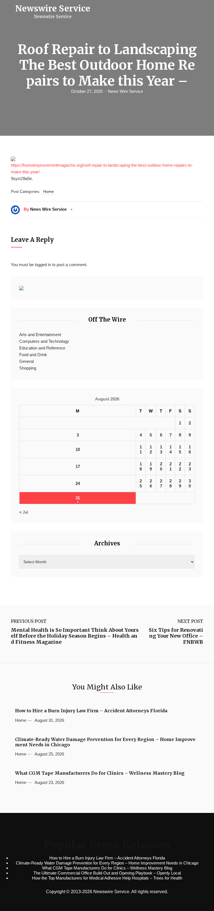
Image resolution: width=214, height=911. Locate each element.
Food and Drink (33, 354)
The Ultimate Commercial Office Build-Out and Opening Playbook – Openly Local (107, 873)
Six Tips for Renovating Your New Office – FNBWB (176, 636)
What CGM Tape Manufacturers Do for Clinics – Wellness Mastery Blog (99, 773)
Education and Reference (42, 348)
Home (48, 191)
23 (190, 466)
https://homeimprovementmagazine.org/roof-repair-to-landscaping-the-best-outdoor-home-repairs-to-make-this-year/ (102, 168)
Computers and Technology (44, 341)
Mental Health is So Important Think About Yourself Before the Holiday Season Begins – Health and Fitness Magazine (75, 636)
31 (78, 497)
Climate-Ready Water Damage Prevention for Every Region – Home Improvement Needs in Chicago (105, 742)
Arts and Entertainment (40, 334)
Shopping (27, 368)
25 (141, 483)
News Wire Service (125, 91)
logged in (43, 264)
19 (151, 466)
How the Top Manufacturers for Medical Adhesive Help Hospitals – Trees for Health (107, 878)
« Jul (23, 512)
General (26, 361)
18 (141, 466)
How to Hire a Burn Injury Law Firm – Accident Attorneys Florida (91, 710)
